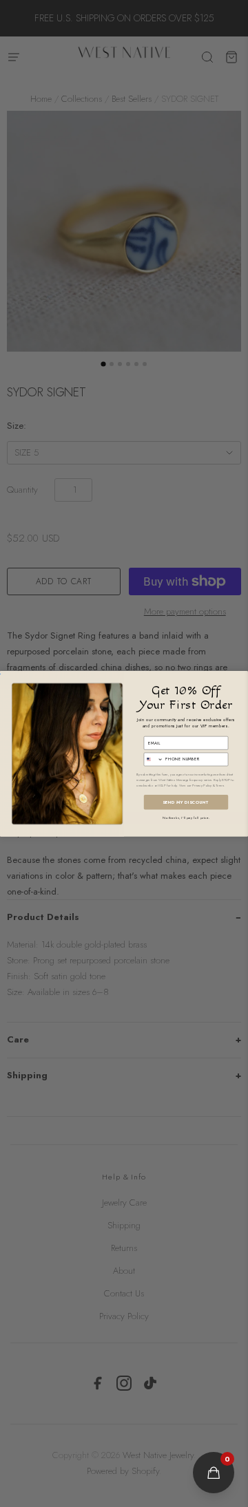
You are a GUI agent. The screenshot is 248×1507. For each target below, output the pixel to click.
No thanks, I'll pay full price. (186, 817)
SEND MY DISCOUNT (186, 802)
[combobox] (153, 759)
